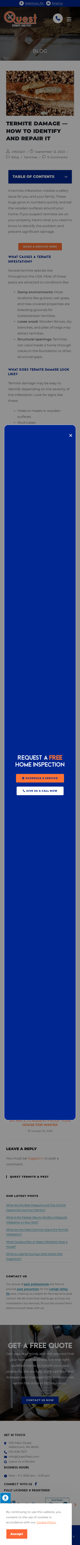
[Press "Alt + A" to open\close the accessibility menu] (5, 1498)
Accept (16, 1534)
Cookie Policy (46, 1522)
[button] (40, 778)
